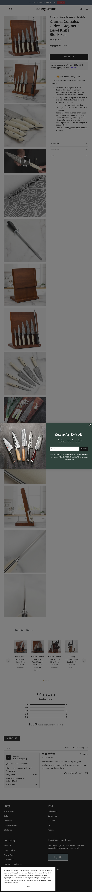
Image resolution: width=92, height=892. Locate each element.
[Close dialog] (90, 425)
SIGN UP (84, 449)
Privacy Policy (46, 880)
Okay (28, 887)
